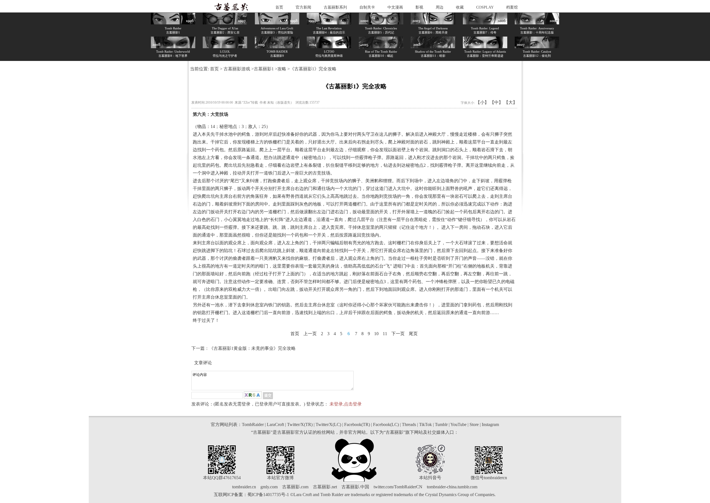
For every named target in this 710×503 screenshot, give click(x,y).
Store (474, 424)
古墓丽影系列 (335, 7)
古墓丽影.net (325, 486)
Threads (409, 424)
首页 (279, 7)
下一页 (398, 333)
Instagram (490, 424)
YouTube (458, 424)
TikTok (425, 424)
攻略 (281, 68)
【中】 (496, 102)
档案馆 (512, 7)
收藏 (460, 7)
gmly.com (269, 486)
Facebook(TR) (357, 424)
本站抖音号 (430, 477)
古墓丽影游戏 (237, 68)
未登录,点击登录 (345, 404)
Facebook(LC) (386, 424)
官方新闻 (303, 7)
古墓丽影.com (295, 486)
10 (376, 333)
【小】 (482, 102)
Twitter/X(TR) (300, 424)
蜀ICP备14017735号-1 (268, 494)
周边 (439, 7)
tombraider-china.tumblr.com (452, 486)
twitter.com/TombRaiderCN (398, 486)
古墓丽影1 (264, 68)
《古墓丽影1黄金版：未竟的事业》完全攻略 (252, 348)
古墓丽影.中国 (355, 486)
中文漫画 (395, 7)
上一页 (310, 333)
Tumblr (441, 424)
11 (385, 333)
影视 (419, 7)
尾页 (413, 333)
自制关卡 (367, 7)
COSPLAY (485, 7)
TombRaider (253, 424)
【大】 (510, 102)
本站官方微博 (280, 477)
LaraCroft (275, 424)
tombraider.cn (244, 486)
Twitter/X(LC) (328, 424)
